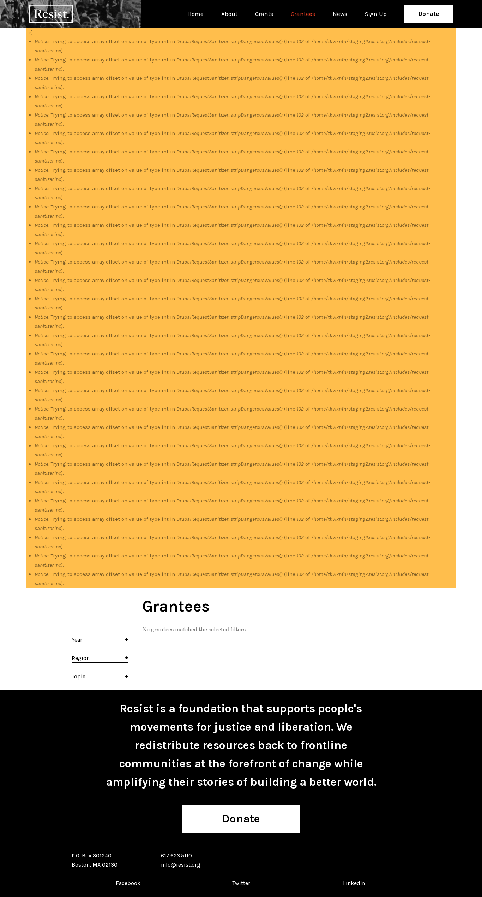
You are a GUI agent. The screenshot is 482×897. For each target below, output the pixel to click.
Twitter (241, 883)
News (340, 13)
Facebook (128, 883)
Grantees (303, 13)
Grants (264, 13)
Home (195, 13)
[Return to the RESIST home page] (51, 14)
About (229, 13)
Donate (428, 13)
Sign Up (376, 13)
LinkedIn (354, 883)
